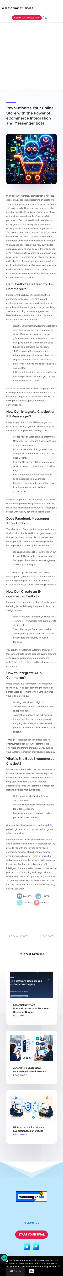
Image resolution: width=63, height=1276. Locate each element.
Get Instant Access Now (27, 18)
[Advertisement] (31, 55)
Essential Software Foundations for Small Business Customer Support (31, 1008)
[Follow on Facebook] (36, 1246)
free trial (47, 856)
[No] (59, 1266)
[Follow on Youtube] (27, 1246)
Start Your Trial (31, 1234)
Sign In (47, 17)
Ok (31, 1271)
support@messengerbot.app (17, 7)
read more (20, 1016)
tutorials (14, 503)
